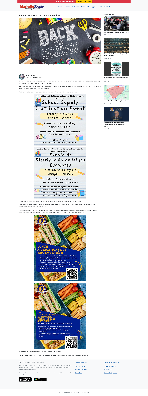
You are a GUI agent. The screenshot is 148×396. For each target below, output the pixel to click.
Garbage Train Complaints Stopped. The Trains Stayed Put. (116, 55)
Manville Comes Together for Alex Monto (116, 32)
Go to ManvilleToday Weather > (84, 1)
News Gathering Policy (110, 373)
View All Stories (80, 366)
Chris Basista (31, 76)
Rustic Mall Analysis (81, 369)
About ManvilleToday (81, 363)
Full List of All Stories (110, 366)
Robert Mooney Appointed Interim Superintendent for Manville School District (114, 124)
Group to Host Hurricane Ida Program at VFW (116, 78)
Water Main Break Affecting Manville (115, 101)
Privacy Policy (108, 369)
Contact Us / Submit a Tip (111, 363)
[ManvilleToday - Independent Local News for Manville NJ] (32, 7)
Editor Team (78, 373)
